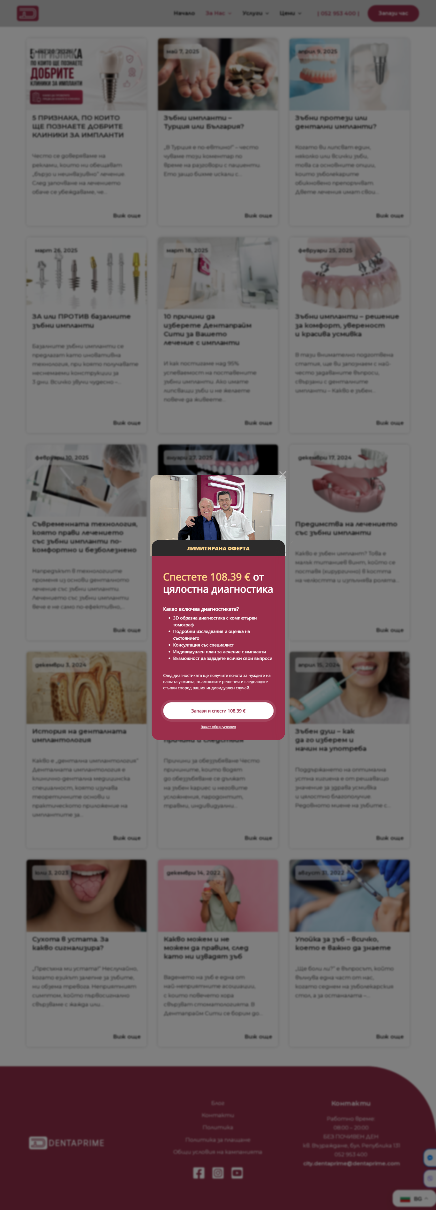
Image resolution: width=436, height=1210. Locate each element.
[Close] (283, 475)
